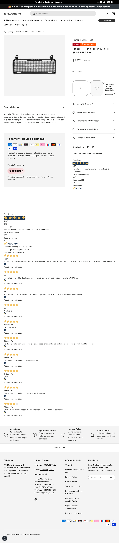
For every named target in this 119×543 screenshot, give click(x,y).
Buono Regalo (21, 25)
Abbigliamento (10, 20)
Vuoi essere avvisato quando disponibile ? (109, 88)
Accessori (65, 20)
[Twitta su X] (83, 147)
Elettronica (50, 20)
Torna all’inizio (59, 448)
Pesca (78, 20)
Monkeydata (36, 534)
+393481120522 (49, 465)
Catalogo (8, 25)
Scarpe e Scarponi (31, 20)
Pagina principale (9, 32)
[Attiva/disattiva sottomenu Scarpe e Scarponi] (41, 20)
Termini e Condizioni (73, 486)
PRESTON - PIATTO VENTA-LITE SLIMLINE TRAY (31, 32)
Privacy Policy (71, 477)
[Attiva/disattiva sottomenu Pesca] (82, 20)
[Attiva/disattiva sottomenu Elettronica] (56, 20)
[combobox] (63, 13)
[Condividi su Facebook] (88, 147)
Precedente (9, 252)
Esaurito (96, 88)
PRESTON (76, 40)
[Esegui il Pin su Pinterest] (93, 147)
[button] (113, 13)
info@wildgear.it (47, 469)
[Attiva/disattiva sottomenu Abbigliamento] (18, 20)
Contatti (68, 465)
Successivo (19, 252)
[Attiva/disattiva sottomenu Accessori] (71, 20)
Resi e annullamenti (73, 513)
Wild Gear (12, 534)
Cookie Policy (71, 481)
